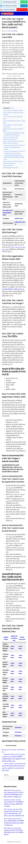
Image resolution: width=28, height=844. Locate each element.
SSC (3, 752)
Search (6, 775)
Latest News (21, 750)
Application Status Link (14, 638)
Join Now (24, 2)
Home (14, 750)
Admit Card (19, 218)
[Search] (21, 778)
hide (12, 108)
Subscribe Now (22, 10)
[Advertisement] (14, 841)
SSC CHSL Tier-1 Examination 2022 (8, 213)
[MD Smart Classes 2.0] (7, 14)
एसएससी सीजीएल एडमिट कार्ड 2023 (13, 289)
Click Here (18, 727)
